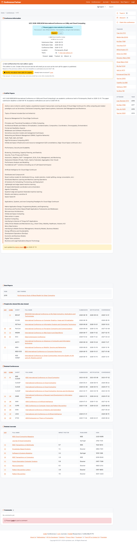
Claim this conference (126, 22)
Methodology (41, 537)
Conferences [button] (96, 2)
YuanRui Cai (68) (122, 82)
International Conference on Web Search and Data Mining (44, 333)
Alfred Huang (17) (122, 50)
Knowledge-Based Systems (21, 449)
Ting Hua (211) (121, 45)
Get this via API (58, 39)
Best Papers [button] (125, 2)
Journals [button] (105, 2)
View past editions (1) (65, 53)
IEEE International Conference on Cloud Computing (42, 377)
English (101, 7)
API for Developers (52, 537)
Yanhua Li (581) (122, 87)
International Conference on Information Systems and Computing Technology (50, 324)
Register (54, 33)
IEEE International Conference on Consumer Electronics (43, 351)
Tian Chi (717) (121, 33)
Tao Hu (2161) (121, 78)
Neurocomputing (17, 465)
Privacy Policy (70, 537)
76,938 (70, 534)
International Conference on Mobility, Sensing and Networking (45, 347)
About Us (33, 537)
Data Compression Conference (35, 337)
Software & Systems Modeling (22, 453)
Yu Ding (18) (121, 91)
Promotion (104, 537)
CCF (5, 310)
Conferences (10, 12)
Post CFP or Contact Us (92, 537)
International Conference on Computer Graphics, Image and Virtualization (49, 320)
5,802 (45, 534)
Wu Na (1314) (121, 66)
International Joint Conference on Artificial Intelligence (44, 414)
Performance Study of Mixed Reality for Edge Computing (36, 295)
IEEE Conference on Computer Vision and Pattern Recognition (46, 406)
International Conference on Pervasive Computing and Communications (48, 328)
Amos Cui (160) (122, 54)
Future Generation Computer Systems (24, 461)
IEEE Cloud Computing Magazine (23, 436)
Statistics (62, 537)
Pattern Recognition (18, 474)
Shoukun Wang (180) (123, 58)
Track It (123, 13)
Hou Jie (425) (121, 109)
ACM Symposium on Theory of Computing (39, 418)
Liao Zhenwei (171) (123, 101)
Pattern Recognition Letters (21, 470)
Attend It (123, 18)
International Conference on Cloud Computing (41, 383)
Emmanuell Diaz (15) (123, 74)
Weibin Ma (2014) (122, 37)
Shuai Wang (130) (122, 62)
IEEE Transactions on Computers (23, 457)
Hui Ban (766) (121, 41)
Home (88, 2)
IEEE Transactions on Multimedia (23, 445)
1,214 (58, 534)
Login (133, 2)
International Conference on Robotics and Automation (43, 410)
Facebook (79, 537)
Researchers (115, 2)
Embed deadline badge (58, 37)
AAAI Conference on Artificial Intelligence (39, 401)
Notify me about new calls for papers (18, 72)
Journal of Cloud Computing (21, 441)
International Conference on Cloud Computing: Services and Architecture (50, 391)
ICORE (11, 310)
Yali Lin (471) (121, 70)
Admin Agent (19, 247)
